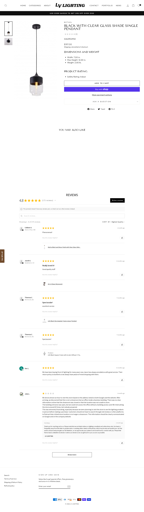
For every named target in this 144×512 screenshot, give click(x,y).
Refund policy (9, 486)
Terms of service (10, 479)
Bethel (68, 22)
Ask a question (102, 102)
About (47, 5)
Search (6, 475)
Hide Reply (47, 423)
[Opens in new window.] (23, 370)
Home (23, 5)
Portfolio (107, 5)
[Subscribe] (69, 486)
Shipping (67, 47)
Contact (94, 5)
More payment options (102, 95)
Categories (35, 5)
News (118, 5)
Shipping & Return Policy (13, 482)
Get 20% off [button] (2, 256)
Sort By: (106, 222)
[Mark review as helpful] (122, 237)
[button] (55, 200)
